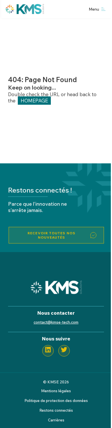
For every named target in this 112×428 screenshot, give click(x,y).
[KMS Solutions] (56, 292)
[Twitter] (64, 350)
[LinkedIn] (48, 350)
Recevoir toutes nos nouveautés (51, 235)
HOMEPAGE (34, 101)
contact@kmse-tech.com (56, 322)
